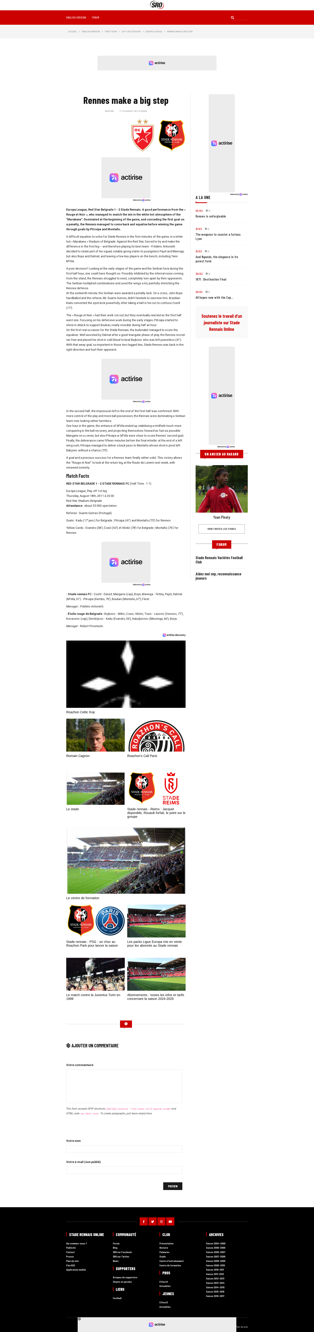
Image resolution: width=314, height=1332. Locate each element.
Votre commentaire (79, 1065)
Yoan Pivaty (221, 517)
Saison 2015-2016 (215, 1292)
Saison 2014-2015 (215, 1287)
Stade (162, 1257)
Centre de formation (170, 1265)
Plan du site (72, 1261)
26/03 (199, 292)
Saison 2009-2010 (215, 1265)
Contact (70, 1252)
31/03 (199, 229)
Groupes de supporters (125, 1277)
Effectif (163, 1282)
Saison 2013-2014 (215, 1283)
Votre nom (73, 1141)
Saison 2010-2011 (215, 1270)
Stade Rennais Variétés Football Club (219, 559)
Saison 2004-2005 (216, 1243)
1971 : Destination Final (211, 279)
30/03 (199, 273)
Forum (116, 1243)
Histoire (163, 1248)
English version (76, 17)
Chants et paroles (122, 1282)
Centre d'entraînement (171, 1261)
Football (117, 1298)
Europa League (154, 31)
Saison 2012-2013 (215, 1278)
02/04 (199, 210)
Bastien (109, 111)
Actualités (165, 1286)
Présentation (166, 1243)
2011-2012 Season (131, 31)
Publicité (71, 1248)
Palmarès (164, 1252)
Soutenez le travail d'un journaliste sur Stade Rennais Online (221, 322)
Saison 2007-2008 (215, 1257)
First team (111, 31)
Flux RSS (70, 1265)
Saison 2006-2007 (215, 1252)
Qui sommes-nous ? (76, 1243)
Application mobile (76, 1270)
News (116, 1261)
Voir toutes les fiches (222, 528)
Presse (70, 1257)
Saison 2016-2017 (215, 1296)
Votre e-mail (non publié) (83, 1162)
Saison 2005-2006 (215, 1248)
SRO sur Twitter (121, 1257)
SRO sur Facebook (122, 1252)
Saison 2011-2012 (215, 1274)
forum (95, 17)
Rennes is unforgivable (211, 216)
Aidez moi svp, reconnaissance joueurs (218, 575)
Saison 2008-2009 (215, 1261)
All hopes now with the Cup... (215, 297)
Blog (115, 1248)
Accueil (72, 31)
